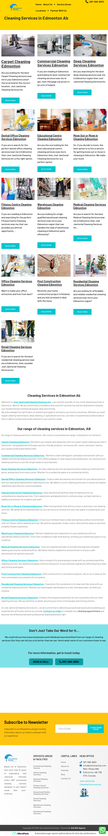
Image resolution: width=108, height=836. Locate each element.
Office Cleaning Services (39, 773)
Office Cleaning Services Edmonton (19, 560)
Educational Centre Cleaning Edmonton (49, 137)
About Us (47, 4)
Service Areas (64, 4)
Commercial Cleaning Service (42, 767)
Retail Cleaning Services (39, 799)
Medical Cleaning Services (40, 780)
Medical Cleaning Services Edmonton (20, 546)
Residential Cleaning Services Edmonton (86, 283)
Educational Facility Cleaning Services (41, 793)
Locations (41, 10)
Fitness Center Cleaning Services (41, 786)
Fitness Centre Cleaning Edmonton (19, 519)
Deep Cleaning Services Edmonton (88, 63)
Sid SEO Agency (78, 828)
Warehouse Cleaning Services (42, 806)
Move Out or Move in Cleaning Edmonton (85, 137)
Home (38, 4)
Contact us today (52, 611)
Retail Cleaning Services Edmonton (19, 597)
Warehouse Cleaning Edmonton (50, 206)
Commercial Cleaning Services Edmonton (53, 63)
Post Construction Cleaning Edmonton (49, 282)
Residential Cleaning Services (42, 812)
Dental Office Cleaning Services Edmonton (15, 137)
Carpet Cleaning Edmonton (15, 63)
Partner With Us (58, 10)
